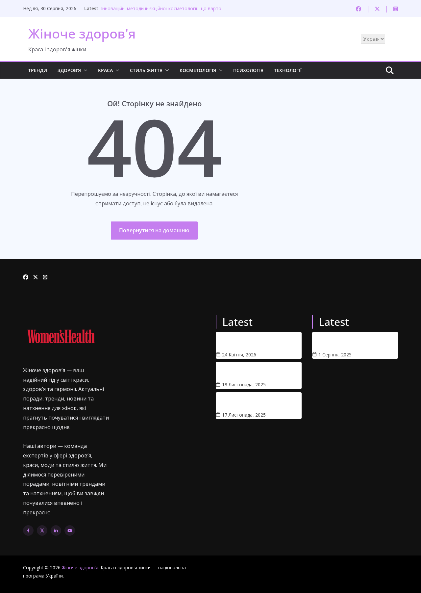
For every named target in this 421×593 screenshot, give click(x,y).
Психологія (248, 70)
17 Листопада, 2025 (244, 415)
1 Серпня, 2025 (335, 354)
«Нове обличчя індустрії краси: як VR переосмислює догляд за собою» (343, 341)
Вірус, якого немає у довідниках (241, 402)
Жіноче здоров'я (82, 33)
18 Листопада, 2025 (244, 384)
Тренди (37, 70)
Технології (288, 70)
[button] (84, 70)
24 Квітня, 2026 (239, 354)
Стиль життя (146, 70)
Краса (105, 70)
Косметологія (198, 70)
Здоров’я (69, 70)
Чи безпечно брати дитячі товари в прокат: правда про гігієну (247, 341)
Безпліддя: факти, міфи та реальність (246, 371)
